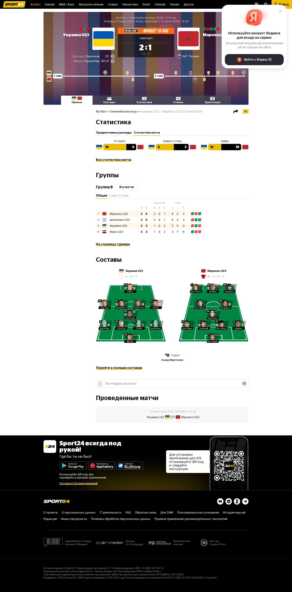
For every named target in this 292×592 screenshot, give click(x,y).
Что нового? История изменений (78, 483)
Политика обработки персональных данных (121, 518)
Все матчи (126, 187)
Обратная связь (146, 512)
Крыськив (93, 56)
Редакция (50, 518)
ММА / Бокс (66, 4)
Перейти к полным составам (119, 368)
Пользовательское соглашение (198, 512)
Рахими (194, 56)
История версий (234, 512)
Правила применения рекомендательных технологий (191, 518)
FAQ (128, 512)
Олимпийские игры (123, 111)
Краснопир (92, 61)
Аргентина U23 (120, 219)
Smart (146, 4)
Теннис (174, 4)
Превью (77, 102)
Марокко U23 (119, 213)
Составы (109, 102)
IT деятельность (111, 512)
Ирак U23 (116, 231)
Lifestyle (160, 4)
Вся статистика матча (113, 160)
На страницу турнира (113, 244)
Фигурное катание (91, 4)
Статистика (144, 102)
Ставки (113, 4)
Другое (189, 4)
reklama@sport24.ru (82, 571)
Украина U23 (76, 35)
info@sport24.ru (152, 571)
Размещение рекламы (56, 571)
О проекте (51, 512)
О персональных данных (79, 512)
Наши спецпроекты (74, 518)
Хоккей (49, 4)
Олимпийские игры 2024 (146, 17)
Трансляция (212, 102)
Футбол (35, 4)
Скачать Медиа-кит (105, 571)
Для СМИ (167, 512)
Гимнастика (130, 4)
